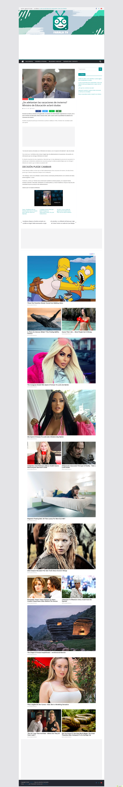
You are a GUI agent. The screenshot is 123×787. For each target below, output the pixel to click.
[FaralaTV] (61, 11)
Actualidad (25, 99)
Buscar (100, 69)
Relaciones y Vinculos (55, 61)
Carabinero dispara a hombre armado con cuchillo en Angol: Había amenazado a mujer (35, 222)
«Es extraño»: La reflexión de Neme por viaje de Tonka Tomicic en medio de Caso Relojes (62, 222)
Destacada (31, 99)
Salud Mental (29, 61)
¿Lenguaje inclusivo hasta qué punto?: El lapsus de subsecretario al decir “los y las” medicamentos (47, 211)
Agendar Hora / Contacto (70, 61)
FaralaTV (33, 108)
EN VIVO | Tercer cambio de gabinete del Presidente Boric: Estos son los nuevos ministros (64, 211)
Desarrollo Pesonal (41, 61)
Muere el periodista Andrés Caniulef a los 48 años (50, 8)
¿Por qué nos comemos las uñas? (86, 88)
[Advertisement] (61, 45)
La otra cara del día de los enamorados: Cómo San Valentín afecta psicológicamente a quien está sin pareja (90, 84)
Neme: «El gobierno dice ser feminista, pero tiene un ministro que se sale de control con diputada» (29, 211)
